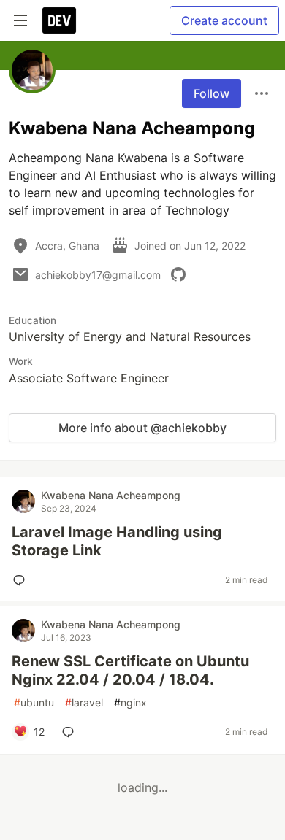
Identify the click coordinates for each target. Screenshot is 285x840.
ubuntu (34, 702)
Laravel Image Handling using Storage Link (117, 541)
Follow (211, 93)
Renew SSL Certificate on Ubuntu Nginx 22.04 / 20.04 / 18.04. (130, 670)
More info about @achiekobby (142, 427)
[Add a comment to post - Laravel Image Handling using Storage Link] (21, 580)
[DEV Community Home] (59, 20)
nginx (130, 702)
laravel (84, 702)
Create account (224, 20)
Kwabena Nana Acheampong (110, 495)
